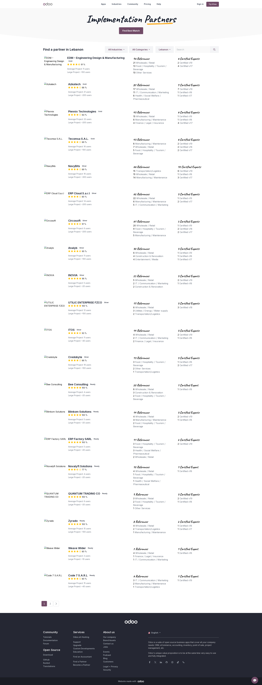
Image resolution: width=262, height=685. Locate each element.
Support (77, 642)
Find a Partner (80, 661)
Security (107, 670)
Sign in (200, 4)
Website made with (127, 681)
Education (78, 652)
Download (48, 655)
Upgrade (77, 645)
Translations (49, 666)
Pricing (147, 4)
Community (132, 4)
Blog (105, 658)
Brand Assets (109, 640)
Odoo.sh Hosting (81, 637)
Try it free (213, 4)
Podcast (107, 655)
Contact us (108, 643)
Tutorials (47, 637)
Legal (105, 666)
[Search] (214, 49)
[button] (116, 49)
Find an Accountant (82, 657)
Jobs (105, 647)
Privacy (114, 666)
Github (46, 660)
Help (159, 4)
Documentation (50, 640)
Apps (103, 4)
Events (106, 652)
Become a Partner (81, 665)
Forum (46, 643)
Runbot (46, 663)
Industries (116, 4)
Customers (108, 661)
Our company (109, 637)
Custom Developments (84, 648)
